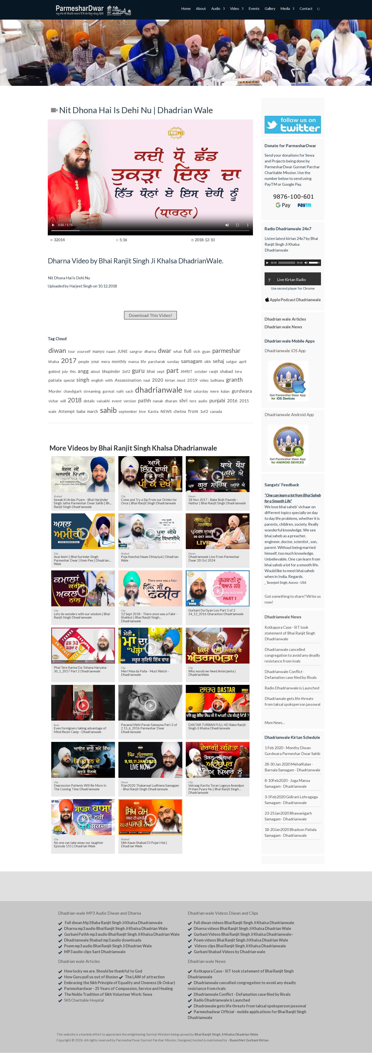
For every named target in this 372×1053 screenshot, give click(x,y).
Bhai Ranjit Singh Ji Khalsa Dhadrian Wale (226, 1034)
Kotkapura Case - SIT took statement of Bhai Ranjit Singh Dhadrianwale (290, 633)
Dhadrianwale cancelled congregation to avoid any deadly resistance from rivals (292, 655)
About (201, 9)
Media (285, 9)
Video (234, 9)
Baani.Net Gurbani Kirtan (249, 1040)
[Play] (267, 262)
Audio (215, 9)
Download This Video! (150, 315)
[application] (293, 262)
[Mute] (306, 262)
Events (254, 9)
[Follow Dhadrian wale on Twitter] (304, 1035)
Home (186, 9)
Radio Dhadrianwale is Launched (292, 688)
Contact (305, 9)
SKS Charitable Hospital (84, 1000)
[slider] (315, 262)
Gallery (270, 9)
